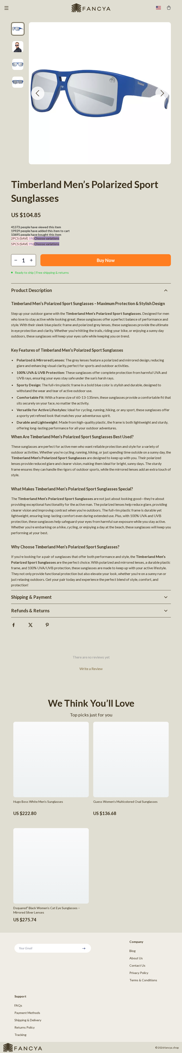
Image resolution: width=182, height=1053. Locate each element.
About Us (136, 958)
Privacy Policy (138, 973)
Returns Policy (24, 1027)
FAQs (18, 1005)
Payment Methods (27, 1013)
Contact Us (137, 965)
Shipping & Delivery (27, 1020)
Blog (132, 951)
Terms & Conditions (143, 980)
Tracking (20, 1035)
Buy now (106, 260)
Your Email (25, 948)
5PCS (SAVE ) (22, 244)
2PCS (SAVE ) (22, 238)
